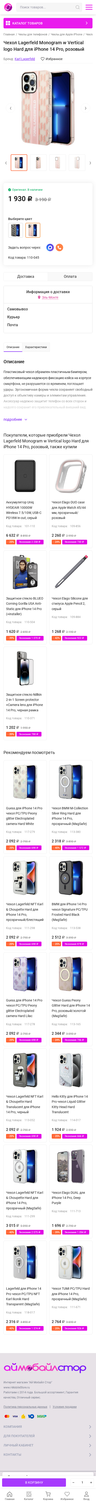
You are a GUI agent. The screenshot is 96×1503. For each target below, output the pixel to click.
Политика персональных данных (25, 1406)
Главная (9, 34)
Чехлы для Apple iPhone (66, 34)
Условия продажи (65, 1406)
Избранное (54, 59)
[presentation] (10, 108)
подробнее (13, 419)
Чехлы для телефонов (32, 34)
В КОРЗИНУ (34, 1482)
